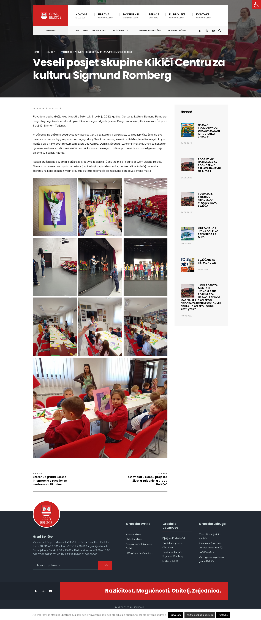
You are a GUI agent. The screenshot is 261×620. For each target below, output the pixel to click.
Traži (105, 565)
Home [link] (36, 52)
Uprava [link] (105, 16)
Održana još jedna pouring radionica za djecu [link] (208, 232)
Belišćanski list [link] (121, 30)
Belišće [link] (154, 16)
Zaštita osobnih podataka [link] (129, 607)
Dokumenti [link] (131, 16)
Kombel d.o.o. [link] (134, 534)
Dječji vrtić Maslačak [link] (174, 538)
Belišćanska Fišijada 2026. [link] (207, 261)
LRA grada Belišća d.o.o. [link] (140, 553)
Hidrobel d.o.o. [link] (134, 539)
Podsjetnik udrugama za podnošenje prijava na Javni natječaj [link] (209, 165)
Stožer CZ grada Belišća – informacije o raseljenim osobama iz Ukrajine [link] (51, 479)
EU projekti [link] (177, 16)
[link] (256, 4)
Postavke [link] (223, 615)
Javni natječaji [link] (177, 30)
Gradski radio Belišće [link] (149, 30)
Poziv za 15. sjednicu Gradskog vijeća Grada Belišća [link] (207, 199)
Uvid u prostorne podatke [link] (90, 30)
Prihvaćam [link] (175, 615)
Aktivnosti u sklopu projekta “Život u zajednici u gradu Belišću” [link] (147, 479)
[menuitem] (84, 15)
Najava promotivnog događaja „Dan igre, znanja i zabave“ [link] (209, 130)
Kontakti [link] (203, 16)
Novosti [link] (81, 16)
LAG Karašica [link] (206, 552)
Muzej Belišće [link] (170, 561)
